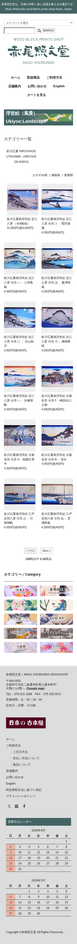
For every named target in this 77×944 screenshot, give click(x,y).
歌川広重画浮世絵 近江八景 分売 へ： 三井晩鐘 (19, 282)
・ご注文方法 (19, 751)
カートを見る (36, 95)
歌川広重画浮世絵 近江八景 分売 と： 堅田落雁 (56, 223)
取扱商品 (33, 77)
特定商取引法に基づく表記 (23, 789)
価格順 (55, 175)
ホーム (15, 77)
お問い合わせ (37, 86)
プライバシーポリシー (21, 796)
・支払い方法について (24, 758)
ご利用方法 (54, 77)
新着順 (68, 175)
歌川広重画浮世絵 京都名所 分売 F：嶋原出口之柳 (56, 400)
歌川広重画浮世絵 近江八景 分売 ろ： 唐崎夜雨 (56, 341)
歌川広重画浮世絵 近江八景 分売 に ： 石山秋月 (19, 341)
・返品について (20, 764)
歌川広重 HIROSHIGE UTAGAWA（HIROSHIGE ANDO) (21, 156)
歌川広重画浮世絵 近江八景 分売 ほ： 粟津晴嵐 (56, 282)
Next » (46, 550)
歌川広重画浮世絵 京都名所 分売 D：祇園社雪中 (19, 459)
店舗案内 (14, 86)
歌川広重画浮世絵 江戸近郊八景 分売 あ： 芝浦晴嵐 (56, 518)
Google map (35, 688)
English (59, 86)
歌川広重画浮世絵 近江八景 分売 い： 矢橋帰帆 (19, 400)
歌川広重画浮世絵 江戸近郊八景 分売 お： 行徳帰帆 (19, 518)
